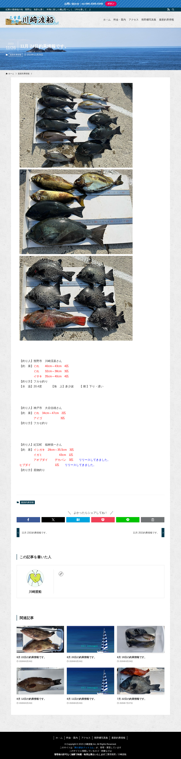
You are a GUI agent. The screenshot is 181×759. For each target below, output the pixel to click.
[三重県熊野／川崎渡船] (32, 19)
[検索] (173, 9)
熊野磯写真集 (101, 737)
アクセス (85, 737)
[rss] (168, 9)
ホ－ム (59, 737)
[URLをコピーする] (152, 519)
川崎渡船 (35, 591)
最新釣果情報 (16, 55)
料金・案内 (72, 737)
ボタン (110, 3)
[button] (28, 519)
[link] (61, 574)
